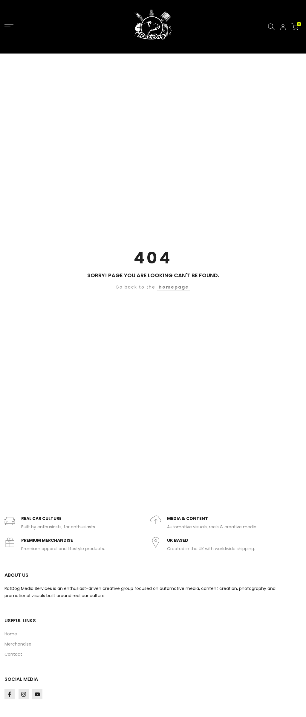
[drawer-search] (271, 26)
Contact (13, 654)
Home (10, 634)
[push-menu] (8, 27)
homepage (174, 287)
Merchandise (17, 644)
